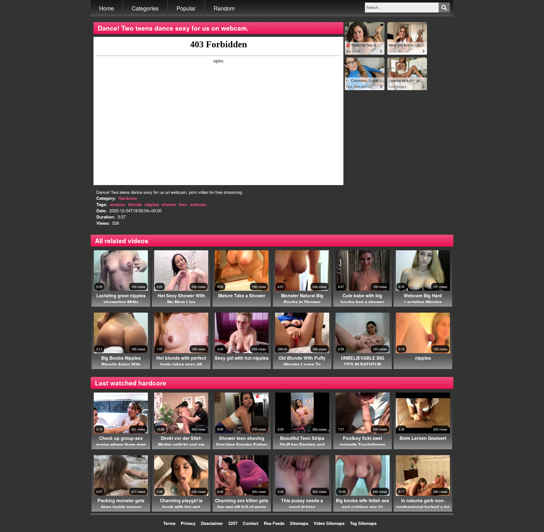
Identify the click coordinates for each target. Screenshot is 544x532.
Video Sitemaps (329, 523)
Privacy (188, 523)
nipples (151, 204)
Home (106, 8)
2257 (232, 523)
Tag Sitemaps (363, 523)
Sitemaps (299, 523)
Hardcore (127, 198)
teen (183, 204)
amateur (118, 204)
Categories (145, 8)
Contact (250, 523)
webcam (198, 204)
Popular (186, 8)
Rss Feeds (274, 523)
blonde (135, 204)
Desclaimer (212, 523)
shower (169, 204)
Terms (169, 523)
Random (224, 8)
